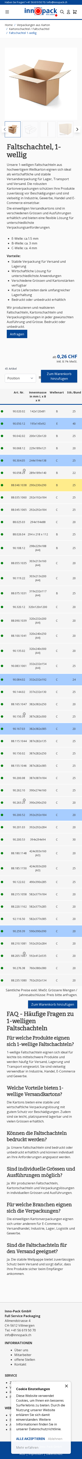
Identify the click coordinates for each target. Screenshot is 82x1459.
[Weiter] (77, 129)
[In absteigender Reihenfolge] (40, 378)
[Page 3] (48, 129)
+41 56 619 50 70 (35, 2)
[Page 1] (13, 129)
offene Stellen (24, 1359)
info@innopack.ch (57, 2)
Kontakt (20, 1364)
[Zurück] (5, 129)
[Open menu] (7, 12)
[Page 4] (65, 129)
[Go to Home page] (41, 11)
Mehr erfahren (27, 1447)
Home (9, 25)
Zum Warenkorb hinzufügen (59, 376)
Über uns (21, 1350)
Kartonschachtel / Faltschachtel (29, 29)
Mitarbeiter (22, 1355)
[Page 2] (30, 129)
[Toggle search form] (62, 12)
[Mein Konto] (68, 12)
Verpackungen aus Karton (33, 25)
